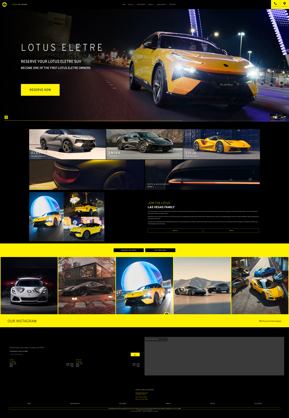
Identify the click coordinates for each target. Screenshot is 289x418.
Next (281, 117)
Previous (273, 117)
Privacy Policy (140, 408)
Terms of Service (132, 408)
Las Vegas (19, 4)
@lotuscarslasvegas (270, 321)
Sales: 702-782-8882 (141, 397)
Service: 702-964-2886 (141, 399)
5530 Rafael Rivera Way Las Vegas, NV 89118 (141, 393)
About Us (175, 230)
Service (231, 230)
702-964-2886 (79, 362)
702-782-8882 (13, 362)
